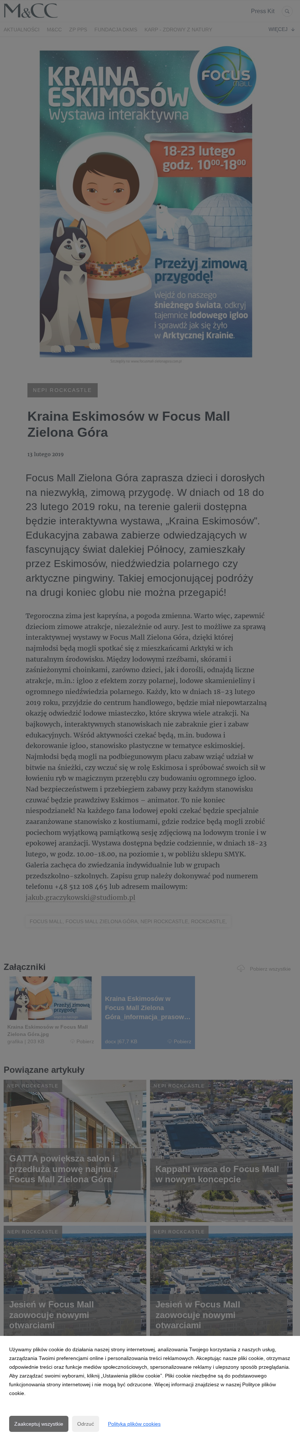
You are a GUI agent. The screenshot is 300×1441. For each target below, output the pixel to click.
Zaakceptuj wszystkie (38, 1424)
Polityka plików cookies (134, 1424)
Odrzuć (85, 1424)
